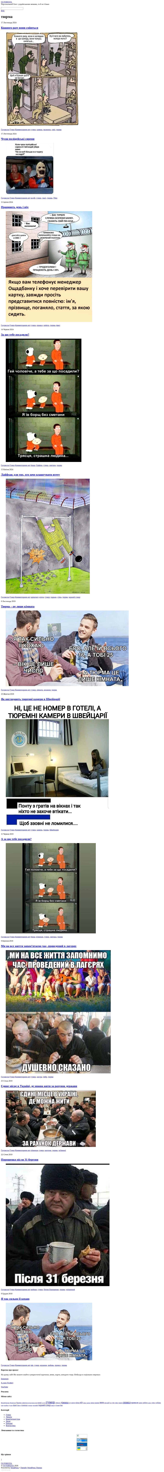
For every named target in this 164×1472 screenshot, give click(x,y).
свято (149, 1402)
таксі (44, 198)
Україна (18, 1403)
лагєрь (39, 1077)
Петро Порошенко (51, 1290)
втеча (41, 597)
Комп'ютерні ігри (13, 1419)
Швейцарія (54, 830)
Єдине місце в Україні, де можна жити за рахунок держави (39, 1086)
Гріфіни (39, 465)
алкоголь (25, 1403)
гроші (39, 1403)
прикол (40, 325)
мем (102, 1402)
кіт (81, 1402)
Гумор (12, 130)
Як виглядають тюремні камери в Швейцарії (30, 699)
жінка (77, 1403)
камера (39, 130)
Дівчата (9, 1417)
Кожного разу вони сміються (19, 27)
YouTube (4, 1387)
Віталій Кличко (5, 1402)
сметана (52, 465)
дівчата (57, 1403)
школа (53, 1405)
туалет (11, 1405)
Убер (55, 198)
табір (45, 1077)
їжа (61, 1405)
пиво (116, 1403)
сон (2, 1405)
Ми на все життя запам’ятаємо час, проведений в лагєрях (38, 946)
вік (32, 1365)
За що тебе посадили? (15, 334)
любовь (51, 1365)
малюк (88, 1402)
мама (92, 1403)
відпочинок (31, 1402)
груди (43, 1402)
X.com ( (4, 1383)
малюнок (47, 130)
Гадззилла (5, 130)
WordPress (15, 1468)
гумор (33, 130)
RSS (2, 11)
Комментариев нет (22, 130)
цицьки (30, 1405)
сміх (53, 130)
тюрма (58, 130)
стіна (59, 597)
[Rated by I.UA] (82, 1437)
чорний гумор (74, 597)
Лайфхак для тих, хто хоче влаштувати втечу (30, 474)
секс (153, 1403)
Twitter (10, 1383)
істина (58, 1405)
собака (158, 1403)
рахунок (48, 1150)
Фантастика (10, 1426)
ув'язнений (70, 1290)
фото (19, 1405)
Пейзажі (9, 1423)
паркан (53, 597)
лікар (84, 1402)
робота (46, 325)
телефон (6, 1405)
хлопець (24, 1405)
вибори (34, 1290)
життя (73, 1403)
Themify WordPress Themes (31, 1468)
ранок (140, 1403)
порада (120, 1403)
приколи (134, 1402)
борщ (33, 465)
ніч (111, 1402)
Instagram (4, 1379)
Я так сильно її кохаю (15, 1298)
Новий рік (13, 1402)
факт (58, 325)
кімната (40, 690)
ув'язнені (62, 1150)
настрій (106, 1403)
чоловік (35, 1405)
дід (70, 1403)
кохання (47, 690)
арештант (34, 597)
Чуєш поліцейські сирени (17, 138)
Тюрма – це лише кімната (17, 606)
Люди (8, 1421)
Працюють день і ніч (14, 207)
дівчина (65, 1402)
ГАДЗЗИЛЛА (8, 1466)
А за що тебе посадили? (16, 839)
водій (33, 198)
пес (113, 1403)
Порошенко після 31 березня (19, 1159)
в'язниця (39, 937)
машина (96, 1403)
